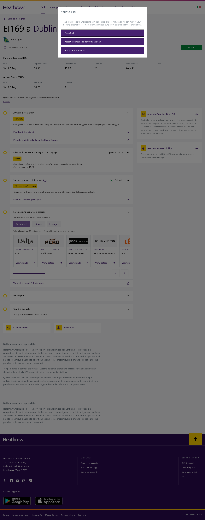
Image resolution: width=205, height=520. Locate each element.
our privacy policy (112, 24)
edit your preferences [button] (132, 24)
